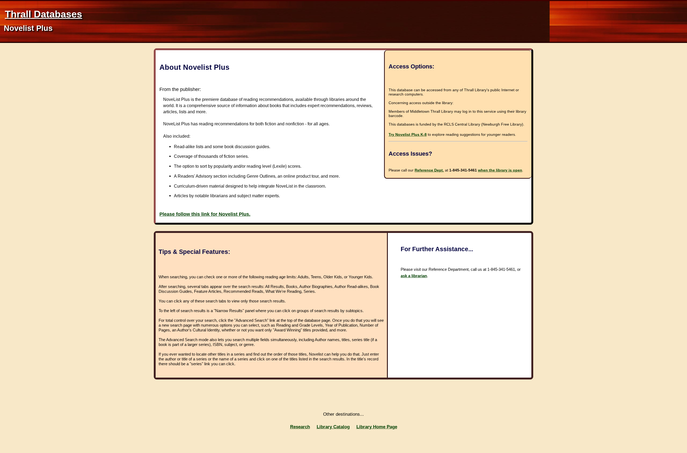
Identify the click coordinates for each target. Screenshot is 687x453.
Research (300, 426)
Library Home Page (376, 426)
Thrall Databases (43, 14)
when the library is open (500, 170)
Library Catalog (333, 426)
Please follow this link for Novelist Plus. (204, 214)
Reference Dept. (429, 170)
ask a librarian (414, 275)
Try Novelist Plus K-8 (408, 134)
